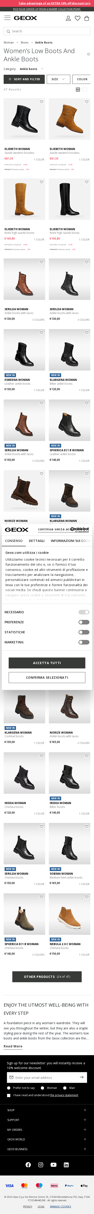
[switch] (83, 622)
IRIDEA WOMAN (15, 803)
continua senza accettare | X (63, 529)
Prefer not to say (24, 1088)
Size (55, 79)
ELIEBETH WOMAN (17, 149)
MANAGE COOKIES (60, 1206)
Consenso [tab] (14, 541)
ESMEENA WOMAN (17, 380)
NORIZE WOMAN (16, 521)
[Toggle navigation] (7, 18)
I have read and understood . (46, 1095)
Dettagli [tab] (36, 541)
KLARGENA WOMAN (63, 380)
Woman (52, 1088)
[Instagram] (40, 1165)
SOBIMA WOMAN (61, 874)
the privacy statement (64, 1095)
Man (72, 1088)
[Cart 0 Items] (86, 20)
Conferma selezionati (47, 677)
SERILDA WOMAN (16, 309)
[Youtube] (53, 1165)
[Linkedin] (66, 1165)
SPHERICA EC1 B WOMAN (67, 450)
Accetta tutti (47, 663)
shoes (24, 42)
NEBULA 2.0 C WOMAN (65, 944)
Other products (47, 976)
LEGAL (41, 1206)
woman (9, 42)
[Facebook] (28, 1165)
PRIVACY (27, 1206)
